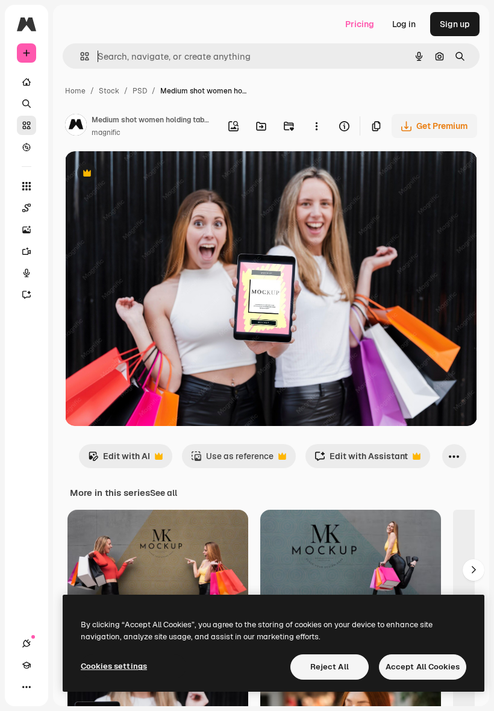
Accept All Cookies (423, 667)
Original (142, 174)
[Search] (26, 103)
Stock (109, 91)
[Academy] (26, 665)
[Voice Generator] (26, 273)
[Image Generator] (26, 229)
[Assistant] (26, 294)
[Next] (473, 570)
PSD (140, 91)
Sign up (455, 24)
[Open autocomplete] (79, 56)
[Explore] (26, 147)
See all (163, 492)
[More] (26, 687)
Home (75, 91)
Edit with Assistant (361, 459)
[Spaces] (26, 208)
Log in (404, 24)
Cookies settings (114, 666)
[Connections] (26, 643)
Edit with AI (119, 459)
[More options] (316, 126)
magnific (106, 132)
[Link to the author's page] (76, 126)
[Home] (26, 82)
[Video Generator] (26, 251)
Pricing (359, 24)
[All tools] (26, 186)
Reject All (329, 667)
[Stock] (26, 125)
